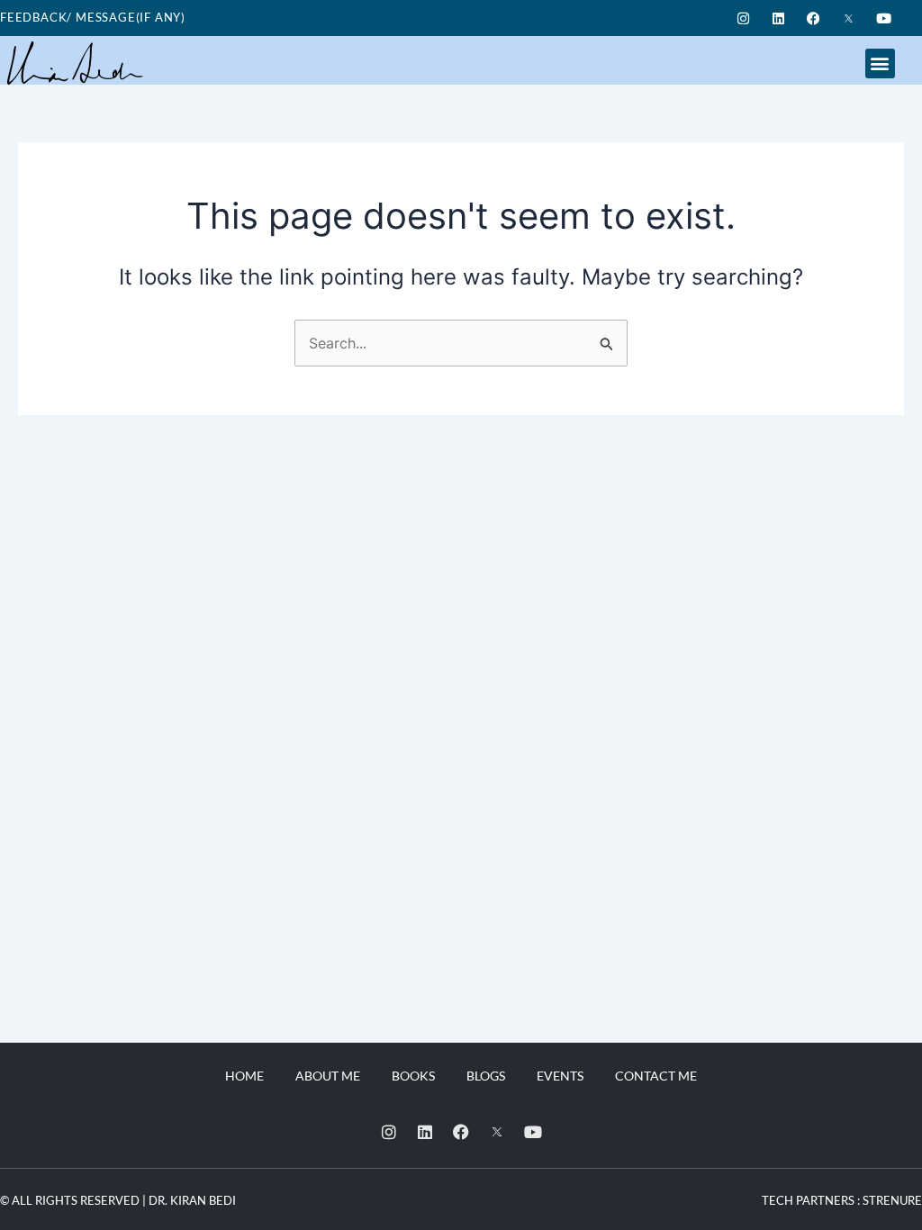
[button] (880, 63)
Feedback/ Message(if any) (92, 17)
